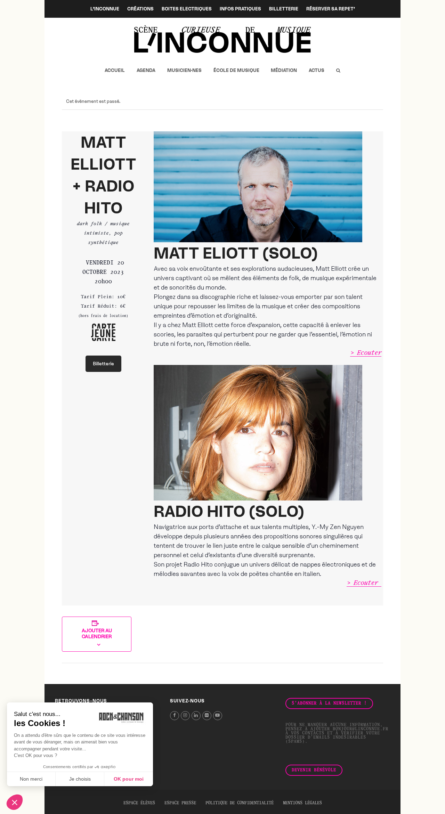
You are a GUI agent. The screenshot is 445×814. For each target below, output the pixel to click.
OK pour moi (129, 779)
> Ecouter (365, 353)
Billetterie (103, 364)
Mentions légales (302, 803)
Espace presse (180, 803)
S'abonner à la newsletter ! (329, 703)
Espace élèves (139, 803)
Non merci (31, 779)
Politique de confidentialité (239, 803)
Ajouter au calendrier (97, 634)
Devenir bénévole (314, 770)
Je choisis (80, 779)
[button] (338, 70)
